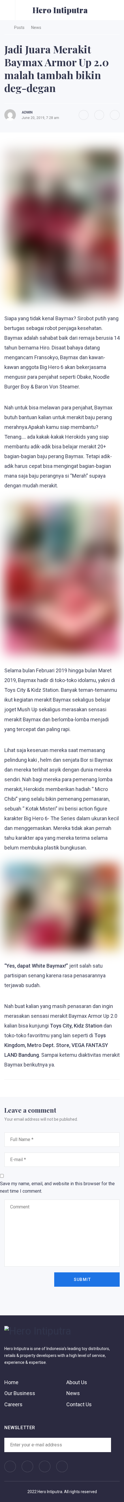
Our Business (19, 1393)
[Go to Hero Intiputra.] (5, 27)
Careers (13, 1404)
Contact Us (79, 1404)
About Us (76, 1382)
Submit (82, 1279)
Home (11, 1382)
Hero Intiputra (60, 10)
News (73, 1393)
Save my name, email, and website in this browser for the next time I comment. (57, 1187)
